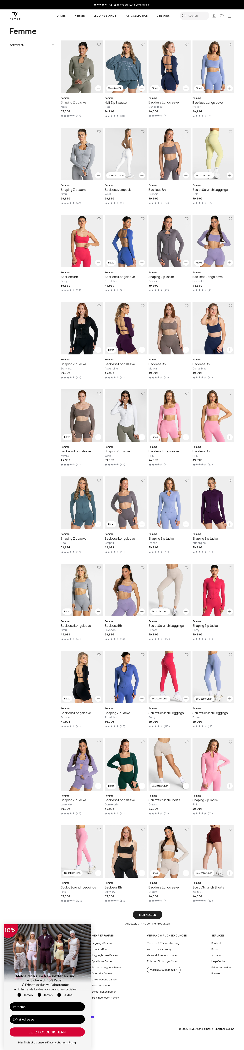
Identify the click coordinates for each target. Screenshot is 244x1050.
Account (216, 955)
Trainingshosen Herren (105, 997)
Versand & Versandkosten (162, 955)
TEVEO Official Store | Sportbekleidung (211, 1029)
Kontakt (216, 943)
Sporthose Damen (102, 961)
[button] (194, 16)
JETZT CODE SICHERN (47, 1032)
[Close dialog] (82, 931)
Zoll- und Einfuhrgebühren (162, 961)
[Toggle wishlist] (99, 44)
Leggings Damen (102, 943)
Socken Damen (101, 985)
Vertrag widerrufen (163, 970)
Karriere (216, 949)
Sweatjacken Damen (104, 991)
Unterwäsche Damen (104, 979)
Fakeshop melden (221, 967)
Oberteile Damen (102, 973)
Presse (215, 973)
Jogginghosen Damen (105, 955)
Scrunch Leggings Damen (107, 967)
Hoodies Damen (101, 949)
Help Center (218, 961)
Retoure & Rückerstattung (163, 943)
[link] (229, 16)
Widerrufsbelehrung (159, 949)
